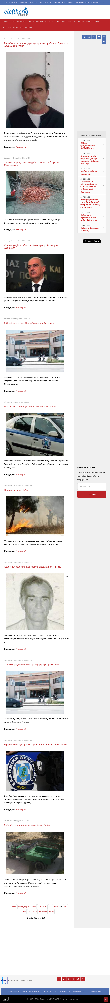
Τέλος (51, 911)
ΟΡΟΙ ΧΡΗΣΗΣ (49, 991)
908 (56, 907)
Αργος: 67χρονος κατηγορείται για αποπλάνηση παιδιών (32, 566)
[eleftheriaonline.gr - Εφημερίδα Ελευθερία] (16, 12)
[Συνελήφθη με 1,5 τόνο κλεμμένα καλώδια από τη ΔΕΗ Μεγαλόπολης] (35, 193)
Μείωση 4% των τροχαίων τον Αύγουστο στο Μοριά (30, 406)
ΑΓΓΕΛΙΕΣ (43, 2)
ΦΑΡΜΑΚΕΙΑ (14, 991)
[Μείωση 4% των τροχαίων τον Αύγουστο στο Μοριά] (35, 434)
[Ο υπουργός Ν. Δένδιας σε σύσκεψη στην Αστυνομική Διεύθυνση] (35, 273)
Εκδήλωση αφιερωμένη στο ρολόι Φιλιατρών (88, 217)
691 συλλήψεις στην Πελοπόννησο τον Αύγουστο (29, 323)
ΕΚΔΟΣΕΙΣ (55, 2)
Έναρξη (12, 907)
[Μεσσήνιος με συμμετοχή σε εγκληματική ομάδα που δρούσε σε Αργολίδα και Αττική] (35, 90)
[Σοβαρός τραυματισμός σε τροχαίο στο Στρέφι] (35, 853)
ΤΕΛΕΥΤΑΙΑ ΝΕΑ (90, 135)
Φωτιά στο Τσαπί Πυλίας (16, 490)
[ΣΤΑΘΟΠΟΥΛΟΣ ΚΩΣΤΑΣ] (5, 999)
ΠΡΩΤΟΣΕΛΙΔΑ (11, 2)
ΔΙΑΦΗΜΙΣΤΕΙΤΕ (98, 2)
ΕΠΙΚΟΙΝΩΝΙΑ (95, 991)
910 (65, 907)
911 (24, 911)
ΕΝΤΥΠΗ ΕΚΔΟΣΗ (28, 2)
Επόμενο (43, 911)
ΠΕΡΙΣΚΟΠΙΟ (82, 2)
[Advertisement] (91, 307)
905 (39, 907)
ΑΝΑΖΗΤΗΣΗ (68, 2)
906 (45, 907)
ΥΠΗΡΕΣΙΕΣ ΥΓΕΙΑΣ (31, 991)
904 (34, 907)
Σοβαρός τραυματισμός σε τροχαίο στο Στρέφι (27, 825)
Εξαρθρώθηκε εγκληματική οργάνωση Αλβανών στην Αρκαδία (35, 744)
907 (50, 907)
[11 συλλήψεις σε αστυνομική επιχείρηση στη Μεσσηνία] (35, 692)
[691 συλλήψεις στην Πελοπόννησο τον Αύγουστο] (35, 351)
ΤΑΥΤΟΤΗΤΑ (64, 991)
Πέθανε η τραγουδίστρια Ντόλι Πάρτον (87, 145)
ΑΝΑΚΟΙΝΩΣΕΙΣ (79, 991)
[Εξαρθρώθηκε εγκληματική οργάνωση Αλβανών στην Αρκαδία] (35, 771)
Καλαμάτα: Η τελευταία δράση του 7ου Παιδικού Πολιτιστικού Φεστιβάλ (88, 186)
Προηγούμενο (24, 907)
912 (29, 911)
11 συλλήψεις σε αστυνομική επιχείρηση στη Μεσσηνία (31, 664)
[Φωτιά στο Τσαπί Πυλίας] (35, 516)
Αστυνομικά (21, 147)
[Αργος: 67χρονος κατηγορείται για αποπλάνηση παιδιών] (35, 601)
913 (35, 911)
